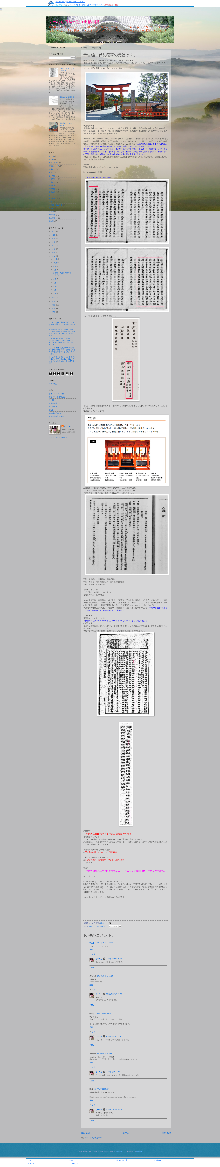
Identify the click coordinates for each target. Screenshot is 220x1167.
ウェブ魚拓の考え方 (120, 1160)
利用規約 (157, 1160)
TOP (29, 1160)
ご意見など (74, 1163)
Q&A (71, 1160)
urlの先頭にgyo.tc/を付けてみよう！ (70, 1)
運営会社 (31, 1163)
